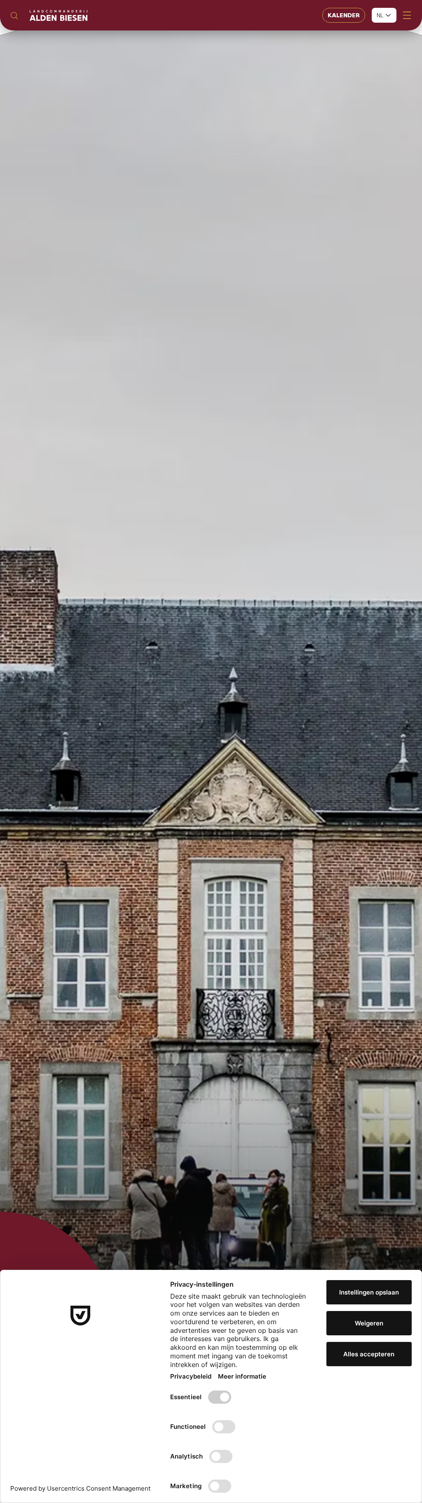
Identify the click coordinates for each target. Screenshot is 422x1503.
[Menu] (407, 15)
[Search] (14, 15)
